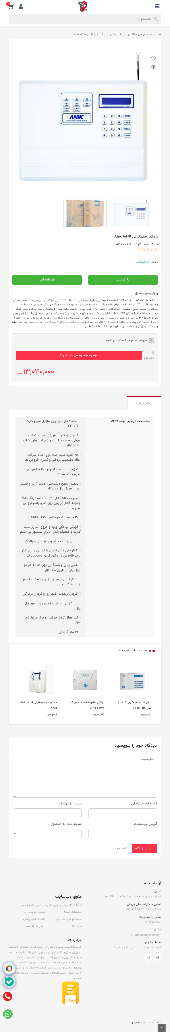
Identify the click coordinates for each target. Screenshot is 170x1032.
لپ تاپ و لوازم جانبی (32, 905)
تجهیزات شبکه (73, 912)
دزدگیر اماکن (142, 262)
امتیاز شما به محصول (66, 824)
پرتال (134, 1023)
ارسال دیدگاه (144, 848)
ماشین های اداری (34, 912)
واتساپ (46, 279)
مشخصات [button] (144, 403)
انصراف (122, 848)
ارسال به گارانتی (35, 926)
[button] (14, 6)
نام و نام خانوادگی (144, 803)
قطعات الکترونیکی (34, 919)
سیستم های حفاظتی (69, 919)
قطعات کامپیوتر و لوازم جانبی (64, 905)
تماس (122, 279)
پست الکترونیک (70, 803)
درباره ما (77, 926)
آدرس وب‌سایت (145, 824)
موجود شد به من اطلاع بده (79, 355)
